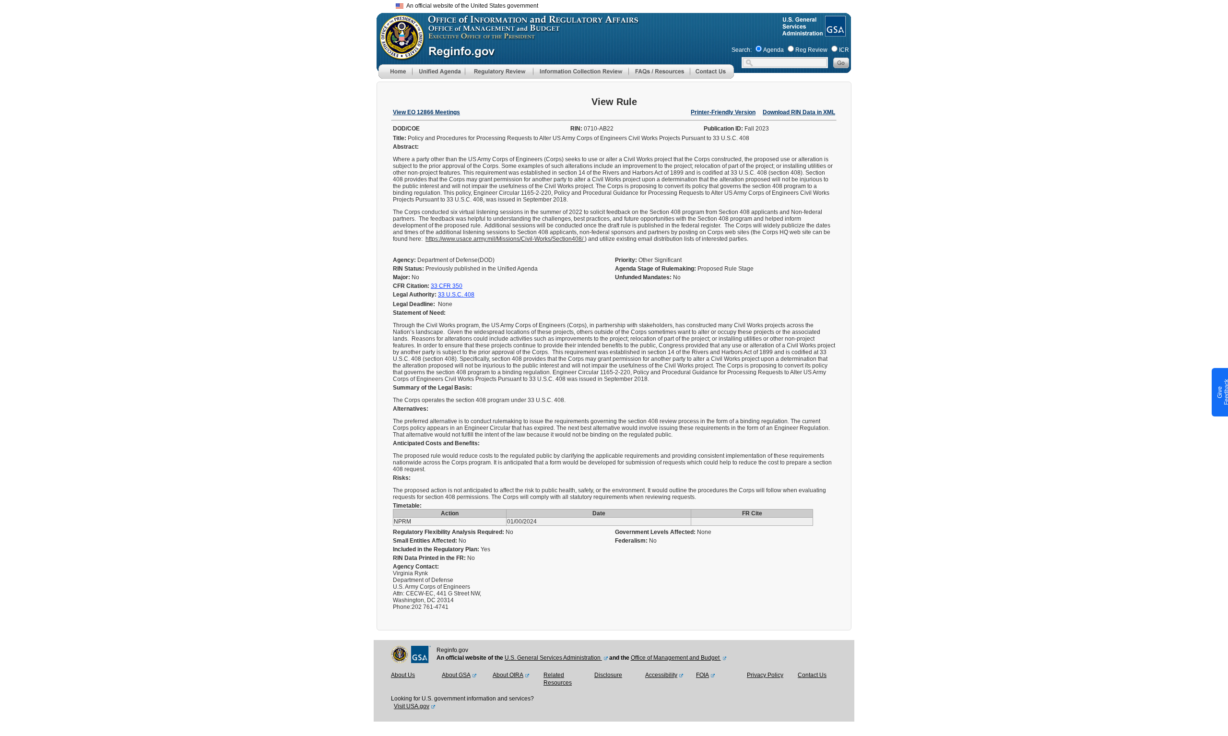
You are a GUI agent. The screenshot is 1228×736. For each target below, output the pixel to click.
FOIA (702, 675)
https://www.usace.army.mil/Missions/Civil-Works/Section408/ (505, 239)
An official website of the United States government (470, 5)
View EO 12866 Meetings (426, 112)
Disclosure (608, 675)
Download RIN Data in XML (799, 112)
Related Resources (557, 679)
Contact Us (812, 675)
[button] (438, 71)
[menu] (438, 71)
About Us (403, 675)
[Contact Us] (712, 76)
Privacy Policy (765, 675)
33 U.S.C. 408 (456, 294)
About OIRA (508, 675)
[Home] (395, 76)
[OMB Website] (399, 55)
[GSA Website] (834, 32)
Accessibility (661, 675)
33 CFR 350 (446, 286)
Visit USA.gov (411, 706)
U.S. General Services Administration (553, 657)
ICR (844, 50)
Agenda (773, 50)
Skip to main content (620, 4)
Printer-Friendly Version (723, 112)
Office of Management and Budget (676, 657)
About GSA (456, 675)
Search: (742, 50)
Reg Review (811, 50)
